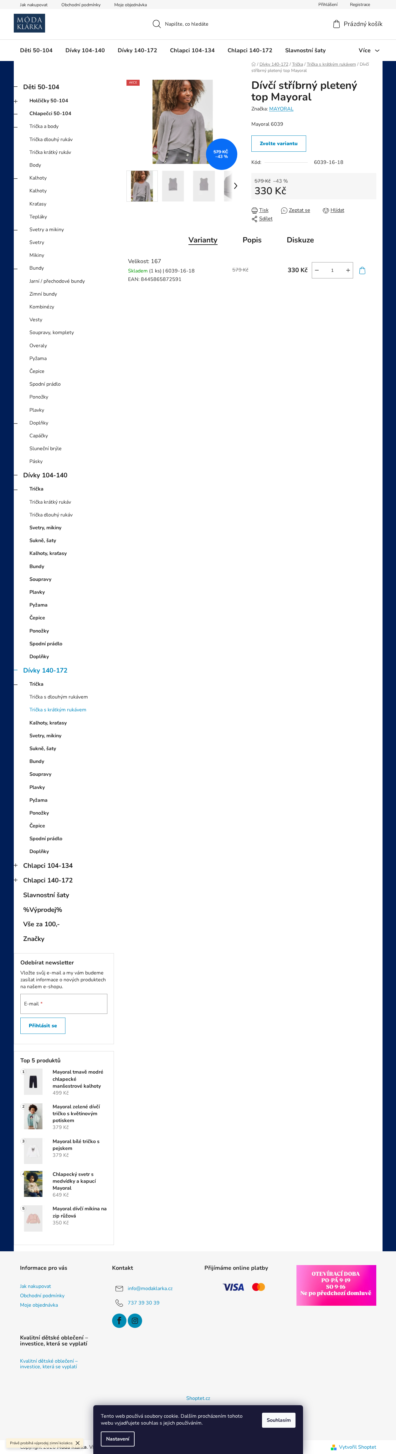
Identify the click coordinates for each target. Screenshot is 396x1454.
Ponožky (38, 397)
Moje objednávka (130, 5)
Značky (33, 938)
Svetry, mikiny (45, 527)
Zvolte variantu (279, 143)
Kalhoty (38, 178)
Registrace (360, 5)
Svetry (36, 242)
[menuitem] (36, 50)
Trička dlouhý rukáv (51, 139)
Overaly (38, 345)
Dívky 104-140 (45, 475)
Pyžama (38, 358)
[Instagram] (135, 1321)
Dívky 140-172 (45, 670)
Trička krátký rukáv (50, 152)
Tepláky (38, 216)
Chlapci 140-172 (48, 880)
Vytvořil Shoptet (357, 1447)
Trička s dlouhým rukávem (58, 697)
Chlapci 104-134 (48, 865)
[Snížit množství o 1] (316, 270)
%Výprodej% (42, 909)
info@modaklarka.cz (150, 1288)
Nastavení (117, 1439)
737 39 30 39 (144, 1302)
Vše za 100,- (41, 924)
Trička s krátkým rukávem (57, 709)
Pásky (36, 461)
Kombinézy (41, 306)
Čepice (36, 371)
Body (35, 165)
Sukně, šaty (42, 540)
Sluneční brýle (45, 448)
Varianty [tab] (203, 240)
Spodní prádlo (45, 384)
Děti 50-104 (41, 87)
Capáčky (38, 435)
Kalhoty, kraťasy (48, 553)
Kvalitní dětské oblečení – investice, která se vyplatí (49, 1364)
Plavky (36, 410)
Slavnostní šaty (46, 895)
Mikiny (36, 255)
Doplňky (38, 422)
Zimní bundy (43, 294)
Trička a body (44, 126)
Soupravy (40, 579)
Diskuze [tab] (300, 240)
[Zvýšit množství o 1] (348, 270)
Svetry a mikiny (46, 229)
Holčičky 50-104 (48, 100)
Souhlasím (279, 1420)
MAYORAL (281, 108)
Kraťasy (37, 204)
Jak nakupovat (34, 5)
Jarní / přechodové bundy (57, 281)
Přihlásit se (43, 1025)
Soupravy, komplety (51, 332)
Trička (36, 489)
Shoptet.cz (198, 1398)
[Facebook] (119, 1321)
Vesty (35, 319)
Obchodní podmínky (80, 5)
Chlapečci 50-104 (50, 113)
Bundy (36, 268)
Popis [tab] (252, 240)
